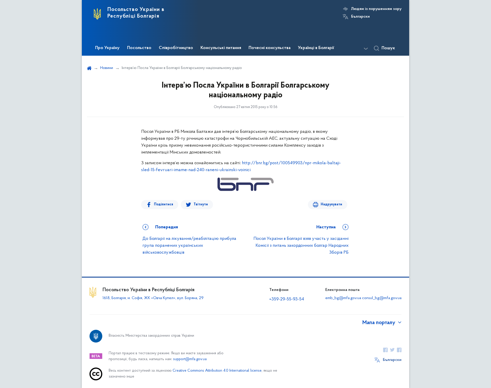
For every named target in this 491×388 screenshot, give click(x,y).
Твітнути (201, 204)
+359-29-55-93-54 (286, 299)
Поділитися (163, 204)
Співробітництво (176, 48)
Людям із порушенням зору (376, 9)
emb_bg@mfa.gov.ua (343, 298)
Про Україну (107, 48)
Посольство (139, 48)
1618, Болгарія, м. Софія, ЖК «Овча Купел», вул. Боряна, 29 (154, 298)
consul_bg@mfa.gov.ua (381, 298)
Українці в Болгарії (316, 48)
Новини (106, 68)
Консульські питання (220, 48)
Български (360, 17)
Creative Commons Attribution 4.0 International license (217, 371)
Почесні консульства (270, 48)
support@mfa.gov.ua (190, 359)
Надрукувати (331, 204)
